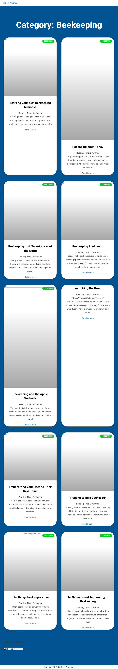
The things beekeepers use (30, 597)
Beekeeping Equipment (87, 246)
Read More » (30, 130)
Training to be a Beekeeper (88, 497)
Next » (20, 631)
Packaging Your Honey (87, 147)
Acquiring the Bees (88, 288)
